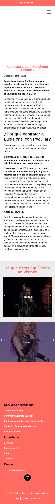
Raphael (27, 296)
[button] (49, 12)
